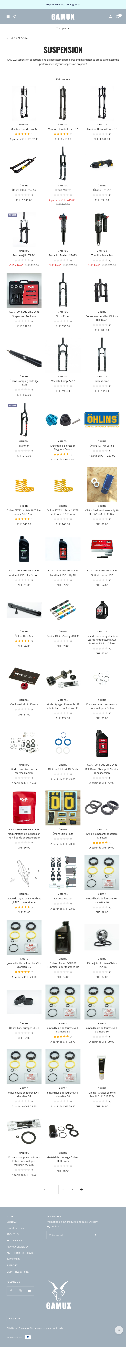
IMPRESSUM (13, 1259)
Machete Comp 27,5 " (63, 381)
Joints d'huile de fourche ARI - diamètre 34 (24, 1094)
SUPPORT (12, 1265)
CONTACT (12, 1221)
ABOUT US (13, 1234)
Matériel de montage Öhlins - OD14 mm (63, 1159)
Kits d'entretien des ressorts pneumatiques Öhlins (101, 706)
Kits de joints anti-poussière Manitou (101, 835)
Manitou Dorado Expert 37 (63, 129)
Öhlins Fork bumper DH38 (24, 1028)
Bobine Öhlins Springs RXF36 (62, 636)
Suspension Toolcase (24, 316)
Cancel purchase (16, 1228)
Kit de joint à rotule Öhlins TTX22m (102, 965)
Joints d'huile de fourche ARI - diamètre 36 (101, 1029)
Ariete (102, 894)
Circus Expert (63, 316)
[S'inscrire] (95, 1235)
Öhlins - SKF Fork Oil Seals (63, 769)
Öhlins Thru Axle (24, 636)
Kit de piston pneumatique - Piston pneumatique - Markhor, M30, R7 (24, 1161)
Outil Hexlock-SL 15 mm (24, 704)
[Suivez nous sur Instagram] (20, 1290)
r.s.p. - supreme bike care (24, 311)
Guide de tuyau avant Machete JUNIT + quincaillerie (24, 900)
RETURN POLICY (16, 1240)
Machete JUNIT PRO (24, 255)
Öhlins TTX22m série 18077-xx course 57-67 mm (24, 512)
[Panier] (117, 16)
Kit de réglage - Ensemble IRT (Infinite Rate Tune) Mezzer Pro (63, 706)
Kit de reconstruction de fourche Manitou (24, 770)
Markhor (24, 445)
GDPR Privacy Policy (18, 1271)
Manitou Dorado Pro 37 (24, 129)
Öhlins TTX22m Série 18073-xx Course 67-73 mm (63, 512)
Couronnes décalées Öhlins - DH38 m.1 (102, 318)
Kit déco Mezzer (63, 898)
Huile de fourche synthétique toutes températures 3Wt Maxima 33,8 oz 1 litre (102, 639)
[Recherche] (14, 16)
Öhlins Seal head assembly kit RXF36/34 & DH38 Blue (102, 512)
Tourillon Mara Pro (102, 255)
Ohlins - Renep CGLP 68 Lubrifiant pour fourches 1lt (63, 965)
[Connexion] (110, 16)
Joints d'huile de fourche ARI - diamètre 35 (24, 965)
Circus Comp (102, 381)
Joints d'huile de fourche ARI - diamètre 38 (62, 1029)
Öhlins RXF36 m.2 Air (24, 190)
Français (13, 1318)
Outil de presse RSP (102, 575)
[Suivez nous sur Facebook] (11, 1290)
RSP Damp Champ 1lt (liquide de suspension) (101, 770)
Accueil (10, 38)
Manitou (24, 124)
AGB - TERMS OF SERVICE (21, 1253)
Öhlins (24, 185)
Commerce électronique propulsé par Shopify (41, 1328)
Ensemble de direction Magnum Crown (62, 447)
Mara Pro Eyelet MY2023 (63, 255)
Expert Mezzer (63, 190)
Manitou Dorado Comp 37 (102, 129)
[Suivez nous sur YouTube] (29, 1290)
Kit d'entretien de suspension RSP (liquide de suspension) (24, 835)
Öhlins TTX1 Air (102, 190)
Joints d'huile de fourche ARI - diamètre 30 (62, 1094)
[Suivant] (81, 1189)
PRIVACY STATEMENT (18, 1246)
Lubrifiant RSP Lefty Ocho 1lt (24, 575)
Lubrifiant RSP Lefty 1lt (63, 575)
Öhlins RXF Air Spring (102, 445)
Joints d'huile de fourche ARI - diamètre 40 (101, 900)
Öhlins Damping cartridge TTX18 (24, 382)
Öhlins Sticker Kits (63, 833)
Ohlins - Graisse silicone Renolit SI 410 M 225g (102, 1094)
